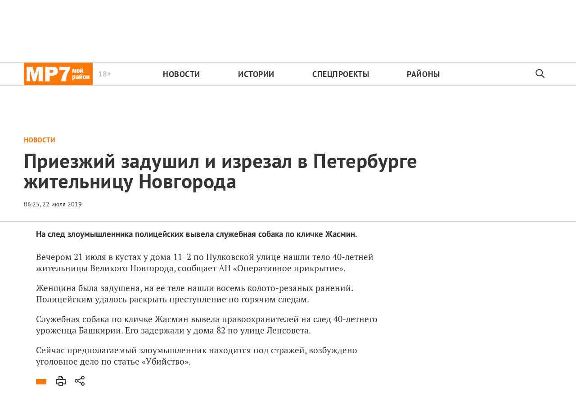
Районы (423, 74)
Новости (181, 74)
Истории (256, 74)
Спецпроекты (340, 74)
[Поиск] (540, 74)
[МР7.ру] (58, 74)
